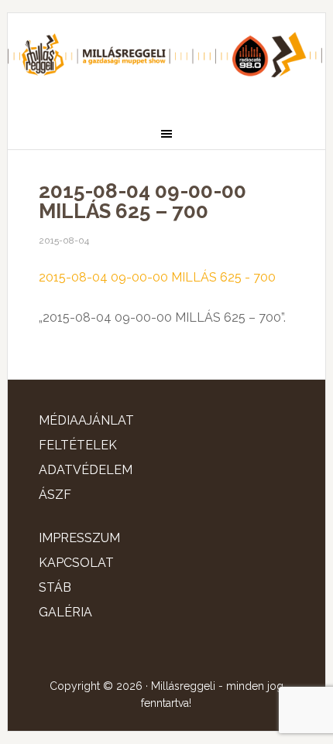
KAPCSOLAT (76, 562)
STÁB (55, 587)
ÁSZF (55, 494)
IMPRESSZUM (79, 538)
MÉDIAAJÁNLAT (86, 420)
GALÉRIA (65, 612)
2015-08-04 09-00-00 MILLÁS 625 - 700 (157, 277)
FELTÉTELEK (78, 445)
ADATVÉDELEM (85, 469)
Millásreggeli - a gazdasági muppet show (167, 59)
